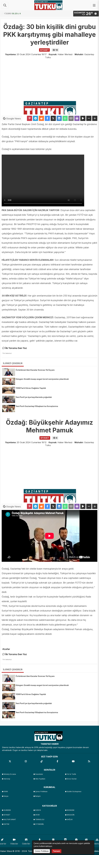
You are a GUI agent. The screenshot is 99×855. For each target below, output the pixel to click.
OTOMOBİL (39, 824)
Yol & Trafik (71, 774)
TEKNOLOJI (39, 819)
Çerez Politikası (41, 791)
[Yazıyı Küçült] (88, 118)
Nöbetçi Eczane (10, 774)
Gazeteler (39, 774)
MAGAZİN (70, 815)
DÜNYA (38, 810)
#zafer (6, 649)
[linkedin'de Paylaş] (59, 118)
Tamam (56, 851)
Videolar (14, 843)
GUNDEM (7, 810)
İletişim (38, 796)
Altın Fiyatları (40, 779)
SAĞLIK (70, 819)
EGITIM (6, 824)
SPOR (37, 815)
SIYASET (7, 815)
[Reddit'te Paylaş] (41, 118)
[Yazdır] (77, 118)
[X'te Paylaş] (53, 118)
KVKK (6, 791)
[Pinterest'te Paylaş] (29, 118)
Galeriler (26, 843)
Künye (6, 796)
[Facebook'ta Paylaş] (47, 118)
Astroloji (7, 779)
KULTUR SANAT (10, 819)
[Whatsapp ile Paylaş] (65, 118)
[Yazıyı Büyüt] (94, 118)
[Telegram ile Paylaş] (35, 118)
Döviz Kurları (72, 779)
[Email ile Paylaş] (71, 118)
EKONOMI (70, 810)
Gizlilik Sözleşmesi (74, 791)
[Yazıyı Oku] (82, 118)
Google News (13, 118)
